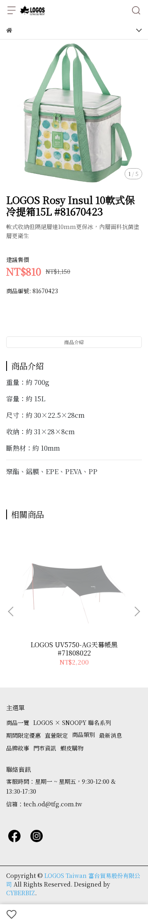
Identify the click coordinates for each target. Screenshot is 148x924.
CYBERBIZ (20, 893)
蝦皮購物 (71, 748)
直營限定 (56, 735)
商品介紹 (74, 341)
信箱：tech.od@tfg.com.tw (44, 804)
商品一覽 (17, 722)
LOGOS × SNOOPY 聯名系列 (72, 722)
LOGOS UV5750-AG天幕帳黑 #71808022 (74, 649)
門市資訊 (44, 748)
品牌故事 (17, 748)
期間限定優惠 (23, 735)
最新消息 (110, 735)
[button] (137, 611)
